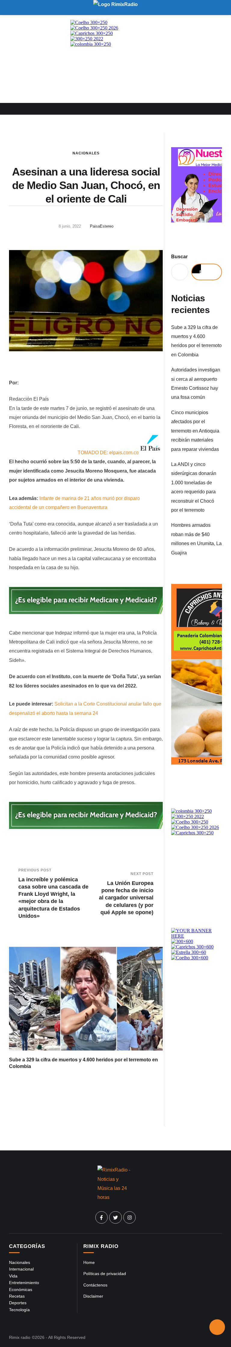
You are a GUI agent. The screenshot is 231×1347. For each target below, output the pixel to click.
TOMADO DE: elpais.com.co (108, 452)
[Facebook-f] (101, 1217)
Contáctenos (95, 1285)
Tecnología (19, 1309)
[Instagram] (129, 1217)
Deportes (17, 1302)
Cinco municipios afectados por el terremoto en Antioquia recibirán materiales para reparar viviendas (195, 431)
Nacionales (86, 153)
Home (89, 1262)
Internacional (21, 1269)
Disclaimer (93, 1296)
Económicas (20, 1289)
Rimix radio (19, 1337)
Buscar (179, 256)
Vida (13, 1276)
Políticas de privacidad (104, 1273)
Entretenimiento (24, 1282)
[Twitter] (115, 1217)
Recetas (17, 1296)
